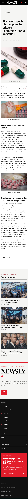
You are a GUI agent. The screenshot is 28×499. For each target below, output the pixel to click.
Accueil (4, 12)
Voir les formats (14, 473)
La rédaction (14, 441)
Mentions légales (6, 491)
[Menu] (3, 2)
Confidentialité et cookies (8, 487)
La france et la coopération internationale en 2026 (11, 301)
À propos (14, 437)
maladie (8, 257)
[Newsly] (14, 2)
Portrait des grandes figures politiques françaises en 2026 (11, 352)
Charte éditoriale (14, 444)
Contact (14, 448)
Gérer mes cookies (6, 495)
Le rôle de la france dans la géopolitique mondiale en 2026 (12, 326)
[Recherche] (25, 2)
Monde (8, 12)
